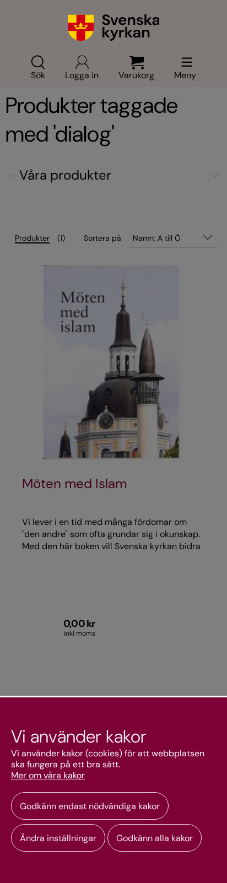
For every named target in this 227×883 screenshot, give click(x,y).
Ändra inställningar (58, 838)
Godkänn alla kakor (154, 838)
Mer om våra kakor (48, 775)
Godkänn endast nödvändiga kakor (90, 806)
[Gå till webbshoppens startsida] (114, 27)
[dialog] (113, 789)
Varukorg (136, 74)
